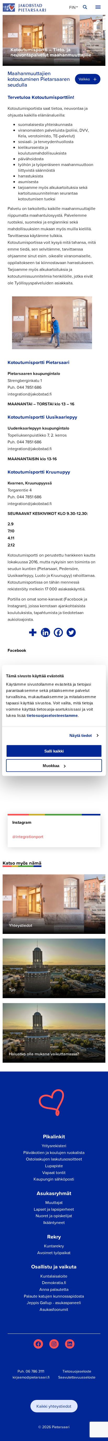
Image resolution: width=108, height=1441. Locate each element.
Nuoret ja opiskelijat (54, 1216)
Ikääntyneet (54, 1222)
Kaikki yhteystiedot (53, 1406)
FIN (72, 7)
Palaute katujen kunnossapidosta (54, 1296)
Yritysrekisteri (54, 1146)
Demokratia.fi (54, 1282)
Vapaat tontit (54, 1172)
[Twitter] (71, 632)
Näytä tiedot (80, 735)
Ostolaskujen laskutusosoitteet (54, 1159)
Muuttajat (54, 1202)
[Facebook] (58, 632)
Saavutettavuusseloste (76, 1377)
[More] (32, 632)
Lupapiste (54, 1166)
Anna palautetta (53, 1289)
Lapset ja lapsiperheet (54, 1209)
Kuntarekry (54, 1246)
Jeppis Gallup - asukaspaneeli (54, 1302)
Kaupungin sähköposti (54, 1179)
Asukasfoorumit (54, 1309)
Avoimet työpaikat (54, 1252)
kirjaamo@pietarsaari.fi (31, 1377)
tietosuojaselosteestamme (52, 715)
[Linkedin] (45, 632)
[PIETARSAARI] (24, 7)
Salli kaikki (54, 751)
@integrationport (27, 836)
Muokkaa (51, 765)
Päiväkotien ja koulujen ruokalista (53, 1152)
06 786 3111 (35, 1371)
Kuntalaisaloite (53, 1276)
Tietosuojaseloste (76, 1371)
